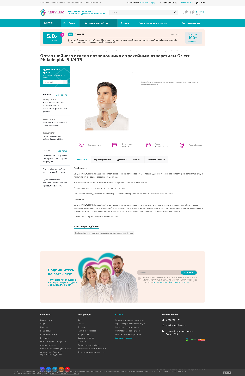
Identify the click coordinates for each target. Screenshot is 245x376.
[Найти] (175, 12)
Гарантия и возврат (87, 330)
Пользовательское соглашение (64, 373)
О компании (46, 320)
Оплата (81, 323)
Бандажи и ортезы (123, 338)
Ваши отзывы (46, 330)
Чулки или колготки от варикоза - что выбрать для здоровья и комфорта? (55, 182)
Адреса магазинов (48, 334)
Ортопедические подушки (127, 330)
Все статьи (63, 150)
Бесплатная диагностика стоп (91, 352)
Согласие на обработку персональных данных (51, 353)
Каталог (119, 314)
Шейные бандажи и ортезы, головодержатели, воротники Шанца (104, 233)
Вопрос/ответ (84, 334)
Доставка (82, 327)
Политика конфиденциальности (55, 348)
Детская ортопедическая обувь (129, 320)
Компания (45, 314)
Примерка (82, 341)
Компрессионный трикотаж (128, 334)
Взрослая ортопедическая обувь (130, 323)
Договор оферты (48, 345)
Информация (84, 314)
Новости (44, 327)
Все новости (62, 94)
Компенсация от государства (53, 341)
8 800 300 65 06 (173, 319)
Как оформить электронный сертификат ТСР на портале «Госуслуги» (55, 158)
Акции (43, 323)
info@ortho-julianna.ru (176, 325)
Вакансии (44, 338)
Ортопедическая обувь (88, 345)
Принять (227, 372)
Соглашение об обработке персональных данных (171, 282)
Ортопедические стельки (127, 327)
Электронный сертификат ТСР (92, 348)
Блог (80, 320)
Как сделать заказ (86, 338)
